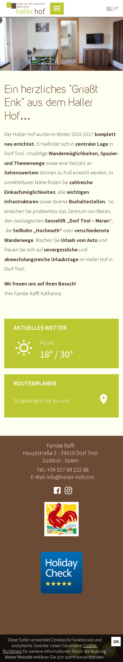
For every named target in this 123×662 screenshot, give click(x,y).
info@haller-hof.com (71, 476)
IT (116, 8)
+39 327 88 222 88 (68, 469)
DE (109, 8)
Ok (116, 641)
